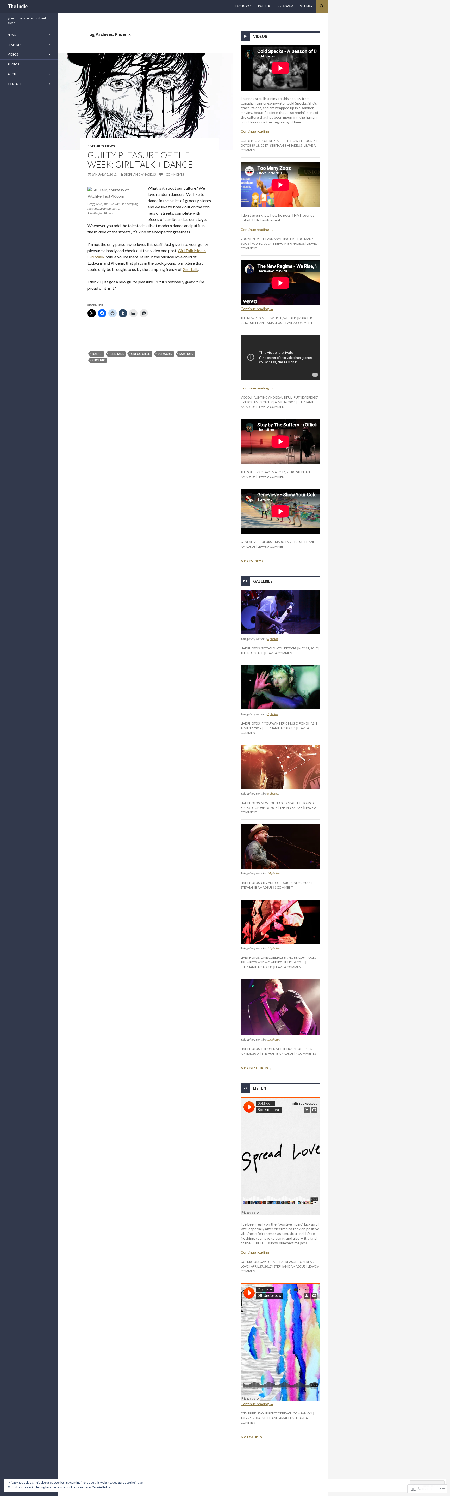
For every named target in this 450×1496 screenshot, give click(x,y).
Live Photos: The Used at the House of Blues (276, 1049)
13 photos (273, 1039)
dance (97, 353)
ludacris (165, 353)
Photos (13, 64)
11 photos (273, 948)
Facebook (243, 6)
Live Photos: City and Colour (264, 883)
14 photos (273, 873)
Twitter (264, 6)
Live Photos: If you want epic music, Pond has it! (280, 723)
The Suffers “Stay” (255, 472)
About (13, 74)
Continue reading (257, 131)
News (110, 146)
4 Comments (174, 174)
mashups (186, 353)
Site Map (306, 6)
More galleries (256, 1068)
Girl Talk (190, 269)
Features (96, 146)
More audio (253, 1437)
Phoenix (98, 360)
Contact (15, 84)
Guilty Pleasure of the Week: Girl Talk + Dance (140, 160)
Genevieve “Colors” (257, 542)
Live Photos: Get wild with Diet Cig (268, 648)
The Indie (18, 6)
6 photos (272, 639)
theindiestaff (252, 653)
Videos (260, 36)
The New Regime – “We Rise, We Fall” (268, 318)
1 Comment (283, 887)
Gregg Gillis (141, 353)
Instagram (285, 6)
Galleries (263, 581)
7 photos (272, 714)
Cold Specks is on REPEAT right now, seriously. (278, 141)
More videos (254, 561)
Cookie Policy (101, 1487)
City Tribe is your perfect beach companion (276, 1413)
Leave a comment (298, 323)
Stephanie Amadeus (140, 174)
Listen (259, 1088)
